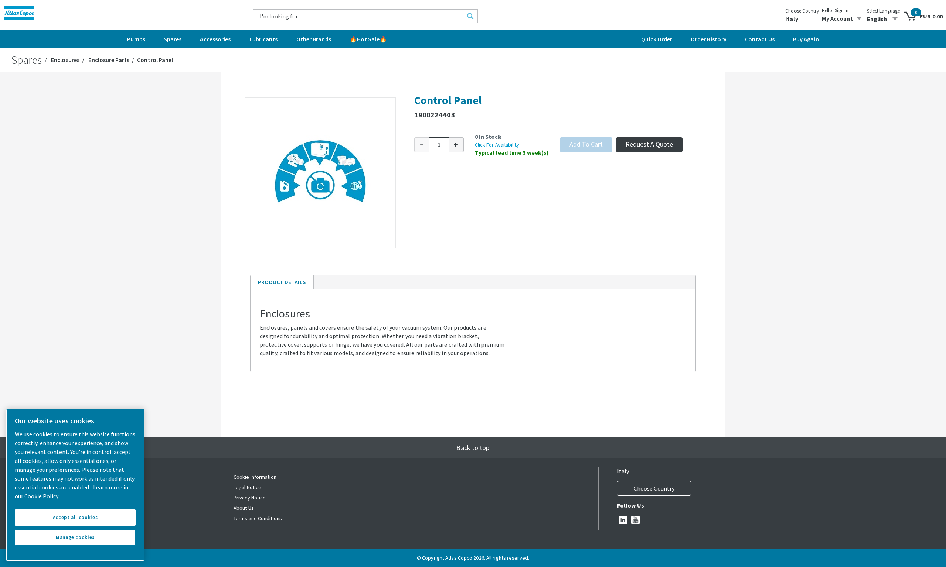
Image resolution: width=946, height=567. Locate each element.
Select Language (883, 11)
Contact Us (760, 39)
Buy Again (806, 39)
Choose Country (802, 11)
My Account (837, 18)
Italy (791, 19)
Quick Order (656, 39)
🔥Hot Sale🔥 (368, 39)
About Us (244, 508)
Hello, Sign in (835, 10)
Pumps (136, 39)
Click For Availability (497, 144)
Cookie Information (255, 477)
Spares (173, 39)
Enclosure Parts (108, 59)
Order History (708, 39)
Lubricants (263, 39)
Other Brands (313, 39)
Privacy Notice (250, 497)
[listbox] (883, 19)
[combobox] (358, 16)
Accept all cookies (75, 517)
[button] (421, 144)
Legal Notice (247, 487)
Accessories (215, 39)
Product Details (282, 283)
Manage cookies (75, 537)
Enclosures (65, 59)
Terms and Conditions (258, 518)
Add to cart (586, 144)
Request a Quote (649, 144)
